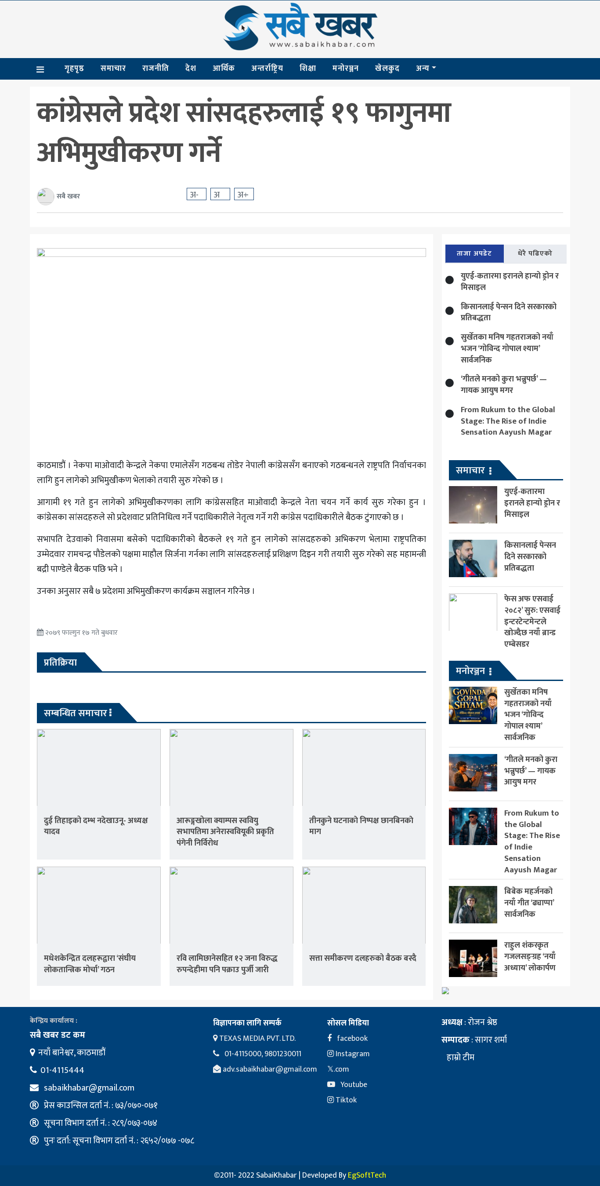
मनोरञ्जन (346, 68)
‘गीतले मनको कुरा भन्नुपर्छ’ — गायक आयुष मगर (504, 384)
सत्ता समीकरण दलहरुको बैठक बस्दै (362, 958)
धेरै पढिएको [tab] (535, 254)
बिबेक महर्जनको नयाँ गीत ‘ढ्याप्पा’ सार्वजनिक (529, 903)
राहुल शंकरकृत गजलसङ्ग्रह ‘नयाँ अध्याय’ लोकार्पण (530, 956)
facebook (351, 1038)
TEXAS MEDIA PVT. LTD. (256, 1038)
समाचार (113, 68)
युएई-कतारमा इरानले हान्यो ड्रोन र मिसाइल (510, 281)
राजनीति (155, 68)
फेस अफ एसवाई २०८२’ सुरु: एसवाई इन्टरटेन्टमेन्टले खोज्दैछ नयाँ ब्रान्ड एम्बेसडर (532, 621)
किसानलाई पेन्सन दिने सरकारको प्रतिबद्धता (509, 312)
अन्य (423, 68)
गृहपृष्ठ (74, 68)
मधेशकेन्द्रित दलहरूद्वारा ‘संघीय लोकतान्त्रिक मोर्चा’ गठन (90, 964)
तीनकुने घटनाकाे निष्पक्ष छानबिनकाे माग (361, 826)
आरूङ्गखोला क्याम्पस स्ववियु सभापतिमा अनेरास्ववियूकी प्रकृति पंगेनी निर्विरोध (225, 832)
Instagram (352, 1054)
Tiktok (345, 1100)
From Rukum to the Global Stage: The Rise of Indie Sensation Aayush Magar (508, 421)
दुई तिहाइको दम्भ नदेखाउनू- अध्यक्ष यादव (96, 826)
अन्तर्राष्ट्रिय (267, 68)
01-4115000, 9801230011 (262, 1054)
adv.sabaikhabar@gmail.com (269, 1069)
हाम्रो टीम (459, 1057)
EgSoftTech (367, 1175)
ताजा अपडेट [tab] (474, 254)
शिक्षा (308, 68)
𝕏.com (338, 1069)
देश (190, 68)
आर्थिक (224, 68)
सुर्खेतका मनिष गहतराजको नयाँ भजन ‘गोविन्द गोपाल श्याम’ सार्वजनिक (507, 348)
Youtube (353, 1084)
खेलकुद (387, 68)
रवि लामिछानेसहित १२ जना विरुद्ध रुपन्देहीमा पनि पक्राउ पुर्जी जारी (227, 964)
